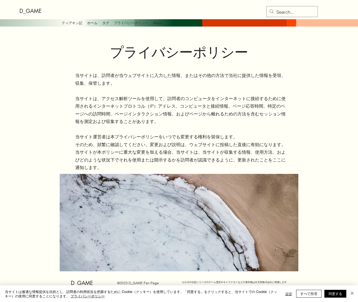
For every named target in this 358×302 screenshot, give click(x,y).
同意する (335, 293)
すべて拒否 (308, 293)
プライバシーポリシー (88, 295)
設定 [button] (288, 293)
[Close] (352, 293)
